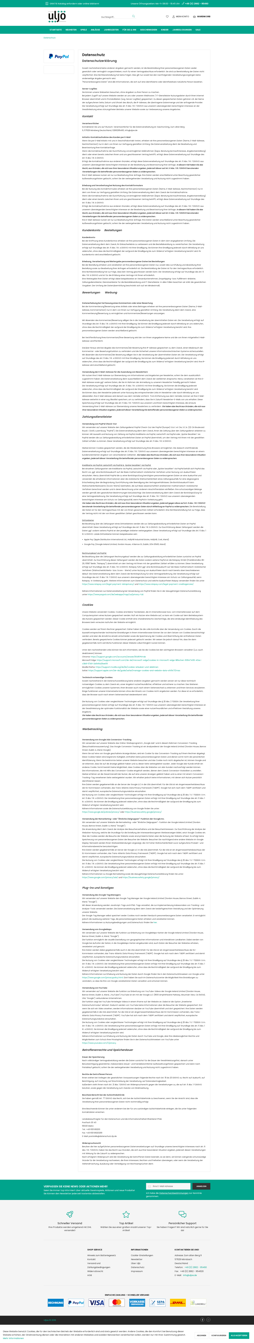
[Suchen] (133, 16)
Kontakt (91, 1259)
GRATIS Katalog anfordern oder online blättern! (73, 3)
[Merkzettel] (167, 16)
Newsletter (136, 1259)
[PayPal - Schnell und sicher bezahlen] (59, 56)
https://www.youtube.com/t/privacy (99, 1043)
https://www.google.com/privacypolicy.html (102, 977)
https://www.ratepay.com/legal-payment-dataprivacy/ (108, 584)
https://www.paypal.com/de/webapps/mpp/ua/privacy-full (115, 594)
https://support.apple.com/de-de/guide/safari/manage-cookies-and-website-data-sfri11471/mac (134, 670)
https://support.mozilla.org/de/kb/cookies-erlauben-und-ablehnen (127, 667)
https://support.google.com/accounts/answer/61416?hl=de (118, 656)
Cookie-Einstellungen (142, 1255)
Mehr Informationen (13, 1338)
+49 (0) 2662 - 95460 (196, 1267)
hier (155, 922)
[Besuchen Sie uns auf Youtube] (208, 1320)
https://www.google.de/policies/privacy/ (101, 812)
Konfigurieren (219, 1335)
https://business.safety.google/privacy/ (143, 812)
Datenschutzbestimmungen (174, 1193)
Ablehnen (201, 1335)
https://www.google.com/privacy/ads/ (100, 877)
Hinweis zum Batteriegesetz (101, 1255)
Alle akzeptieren (239, 1335)
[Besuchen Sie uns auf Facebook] (202, 1320)
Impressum (137, 1271)
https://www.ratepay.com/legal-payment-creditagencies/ (166, 584)
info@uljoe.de (190, 1275)
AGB (89, 1275)
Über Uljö (135, 1263)
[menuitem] (71, 3)
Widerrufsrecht (95, 1271)
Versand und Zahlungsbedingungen (98, 1265)
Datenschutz (137, 1267)
